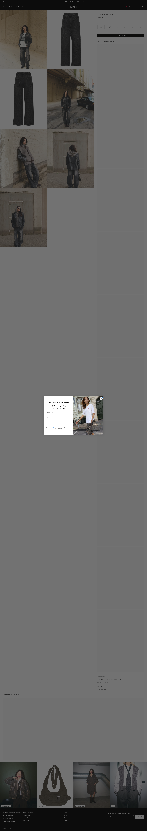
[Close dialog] (101, 398)
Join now (59, 423)
